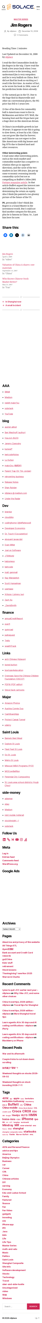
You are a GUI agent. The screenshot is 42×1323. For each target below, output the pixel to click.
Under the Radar (12, 498)
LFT (10, 1122)
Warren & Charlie (11, 977)
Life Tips (6, 1242)
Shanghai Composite (12, 1263)
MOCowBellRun (12, 771)
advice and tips (10, 1150)
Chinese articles (10, 1179)
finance (6, 1203)
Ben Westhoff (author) (15, 432)
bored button (11, 664)
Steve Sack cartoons (14, 690)
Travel (5, 1281)
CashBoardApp (12, 714)
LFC (7, 1122)
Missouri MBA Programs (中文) (19, 766)
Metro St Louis (12, 760)
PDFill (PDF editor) (14, 684)
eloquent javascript (14, 539)
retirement (7, 966)
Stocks (5, 1273)
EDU (34, 1111)
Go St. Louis (10, 755)
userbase (9, 589)
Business (6, 1161)
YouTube (9, 414)
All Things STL (9, 945)
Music (5, 1252)
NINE (34, 1126)
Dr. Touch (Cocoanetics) (16, 534)
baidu (22, 1099)
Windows (7, 1298)
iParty (5, 1028)
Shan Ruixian (11, 487)
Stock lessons (9, 970)
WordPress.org (10, 864)
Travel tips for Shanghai (26, 1005)
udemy (8, 725)
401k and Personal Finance (15, 1147)
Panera (4, 1129)
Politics (6, 1256)
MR (16, 1125)
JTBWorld (9, 556)
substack (9, 408)
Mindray (7, 1125)
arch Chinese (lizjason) (15, 659)
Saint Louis (7, 1259)
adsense (8, 798)
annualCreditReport (14, 618)
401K (5, 1098)
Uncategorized (10, 1288)
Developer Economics (15, 528)
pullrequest (10, 635)
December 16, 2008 (30, 31)
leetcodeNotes (12, 454)
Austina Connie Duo (14, 708)
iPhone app (8, 1224)
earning (6, 1186)
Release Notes (11, 482)
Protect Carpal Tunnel (15, 719)
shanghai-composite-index (12, 1132)
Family (5, 1196)
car (4, 1164)
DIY (4, 1182)
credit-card (6, 1112)
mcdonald (25, 1122)
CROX (26, 1111)
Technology (8, 1277)
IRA (3, 1122)
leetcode (9, 567)
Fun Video (7, 1210)
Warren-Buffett (22, 1134)
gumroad (9, 629)
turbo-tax (5, 1134)
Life (4, 1238)
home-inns (8, 1119)
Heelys (16, 1115)
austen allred (11, 427)
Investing (7, 1217)
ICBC (18, 1119)
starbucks (30, 1131)
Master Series (21, 19)
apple (16, 1098)
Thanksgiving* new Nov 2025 (17, 973)
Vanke (12, 1134)
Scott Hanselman (13, 583)
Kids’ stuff (7, 963)
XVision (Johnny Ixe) (14, 594)
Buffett (13, 1104)
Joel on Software (13, 550)
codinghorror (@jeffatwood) (18, 523)
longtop (17, 1122)
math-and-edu (9, 1249)
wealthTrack (10, 646)
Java (4, 1231)
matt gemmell (11, 572)
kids (4, 1235)
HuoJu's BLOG (11, 438)
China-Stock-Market (26, 1108)
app (11, 1099)
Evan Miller (10, 545)
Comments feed (10, 860)
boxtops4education (14, 670)
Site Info (6, 1266)
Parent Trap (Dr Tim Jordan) (18, 471)
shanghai (18, 1128)
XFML (31, 1134)
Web (4, 1295)
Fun (4, 1207)
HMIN (33, 1115)
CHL (35, 1108)
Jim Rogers (7, 254)
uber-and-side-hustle (13, 1284)
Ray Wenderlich (12, 578)
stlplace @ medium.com (16, 493)
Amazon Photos (12, 703)
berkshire (29, 1098)
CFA (21, 1105)
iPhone (27, 1119)
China (27, 1104)
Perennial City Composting (17, 777)
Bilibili (7, 392)
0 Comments (22, 35)
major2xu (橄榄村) (13, 465)
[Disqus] (21, 345)
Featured (6, 1200)
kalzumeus (10, 561)
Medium (8, 397)
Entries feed (8, 857)
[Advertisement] (21, 897)
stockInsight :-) (12, 820)
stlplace (13, 31)
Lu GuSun (9, 460)
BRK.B (4, 1105)
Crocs (16, 1111)
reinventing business (14, 476)
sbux (10, 1129)
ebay (7, 804)
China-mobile (10, 1107)
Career (5, 1168)
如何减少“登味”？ (10, 1068)
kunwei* (8, 449)
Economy (7, 1189)
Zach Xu (8, 600)
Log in (5, 853)
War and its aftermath (13, 1053)
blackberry (30, 1101)
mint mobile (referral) (14, 815)
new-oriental (26, 1125)
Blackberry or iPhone (12, 1040)
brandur (8, 512)
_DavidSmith (10, 605)
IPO (4, 1228)
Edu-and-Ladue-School (14, 1193)
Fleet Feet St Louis (13, 749)
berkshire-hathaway (13, 1101)
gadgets (6, 1214)
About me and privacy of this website (21, 942)
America (6, 1154)
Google (8, 1115)
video (5, 1291)
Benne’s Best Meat (13, 738)
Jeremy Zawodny (13, 443)
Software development (14, 1270)
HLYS (24, 1115)
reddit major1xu (12, 403)
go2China (7, 959)
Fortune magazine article (14, 182)
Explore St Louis (12, 744)
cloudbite (9, 517)
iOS (4, 1221)
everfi (7, 624)
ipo (36, 1119)
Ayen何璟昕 (8, 949)
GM (3, 1115)
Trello (7, 640)
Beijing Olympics (10, 1157)
